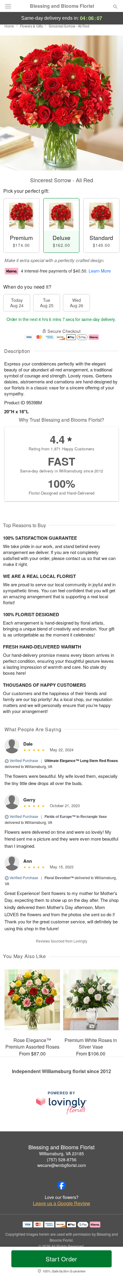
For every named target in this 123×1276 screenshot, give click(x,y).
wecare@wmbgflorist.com (61, 1165)
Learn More (100, 271)
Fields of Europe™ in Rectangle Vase (75, 816)
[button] (110, 1262)
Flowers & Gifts (31, 25)
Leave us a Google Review (61, 1203)
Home (9, 25)
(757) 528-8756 (61, 1159)
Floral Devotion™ (59, 877)
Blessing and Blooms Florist (62, 6)
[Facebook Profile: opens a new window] (61, 1185)
